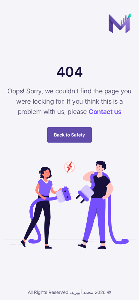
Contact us (105, 112)
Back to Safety (69, 134)
